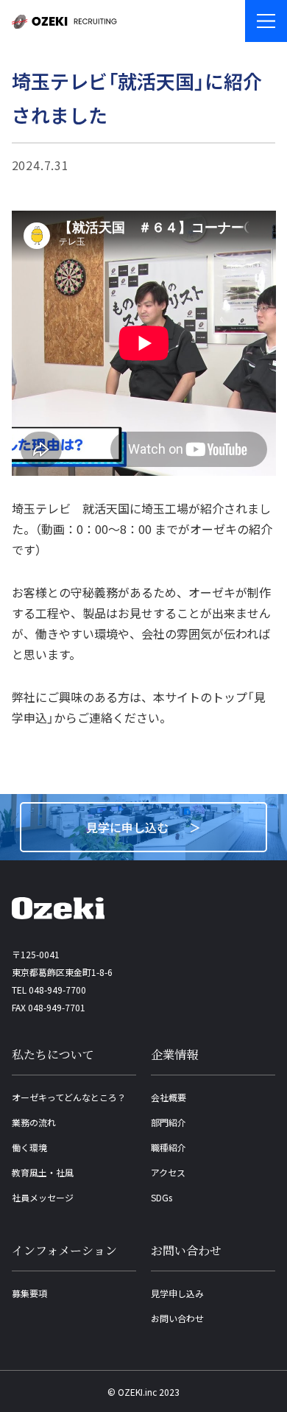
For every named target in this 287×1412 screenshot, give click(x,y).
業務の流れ (34, 1122)
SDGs (161, 1197)
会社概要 (168, 1097)
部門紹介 (168, 1122)
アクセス (168, 1172)
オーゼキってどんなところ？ (69, 1097)
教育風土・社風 (43, 1172)
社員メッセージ (43, 1197)
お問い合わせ (177, 1318)
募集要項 (29, 1293)
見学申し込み (177, 1293)
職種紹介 (168, 1147)
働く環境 (29, 1147)
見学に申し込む (127, 827)
